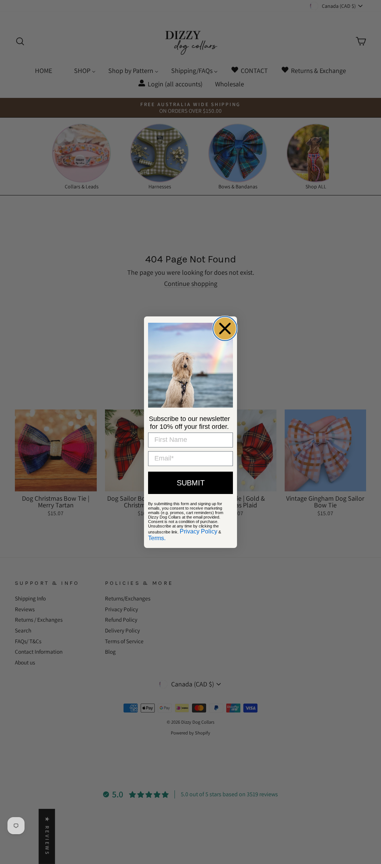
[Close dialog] (225, 328)
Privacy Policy (198, 531)
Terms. (157, 538)
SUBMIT (191, 483)
